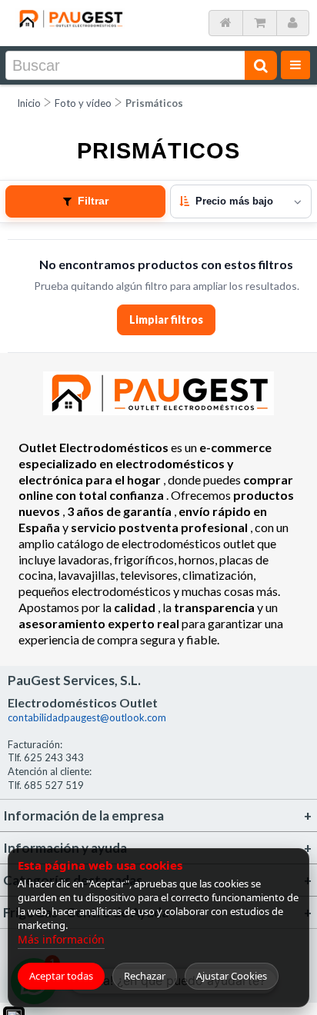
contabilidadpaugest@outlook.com (87, 717)
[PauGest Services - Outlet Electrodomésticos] (70, 14)
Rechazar (144, 976)
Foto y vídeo (83, 103)
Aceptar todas (61, 976)
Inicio (29, 103)
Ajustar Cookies (231, 976)
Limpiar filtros (166, 319)
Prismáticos (154, 103)
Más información (61, 939)
